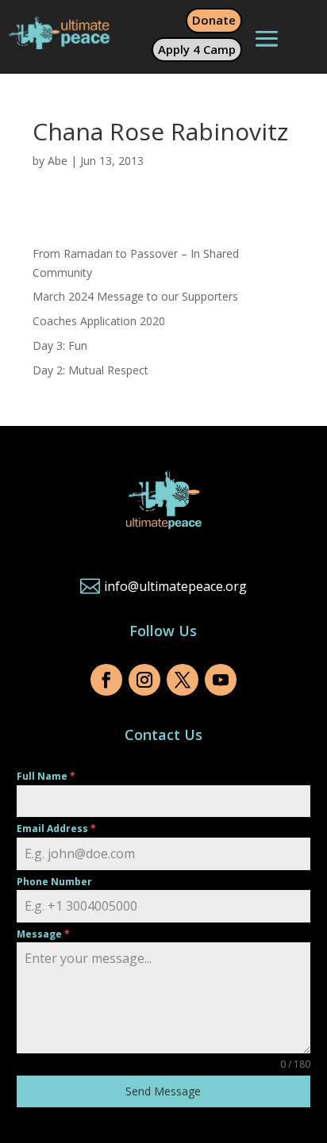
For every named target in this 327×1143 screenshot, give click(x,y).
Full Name (46, 776)
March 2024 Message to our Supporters (135, 296)
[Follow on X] (182, 680)
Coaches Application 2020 (99, 320)
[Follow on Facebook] (106, 680)
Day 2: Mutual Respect (90, 370)
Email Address (56, 828)
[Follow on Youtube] (221, 680)
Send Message (163, 1091)
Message (43, 934)
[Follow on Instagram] (144, 680)
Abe (57, 160)
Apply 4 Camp (197, 49)
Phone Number (54, 881)
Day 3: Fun (60, 345)
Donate (214, 20)
